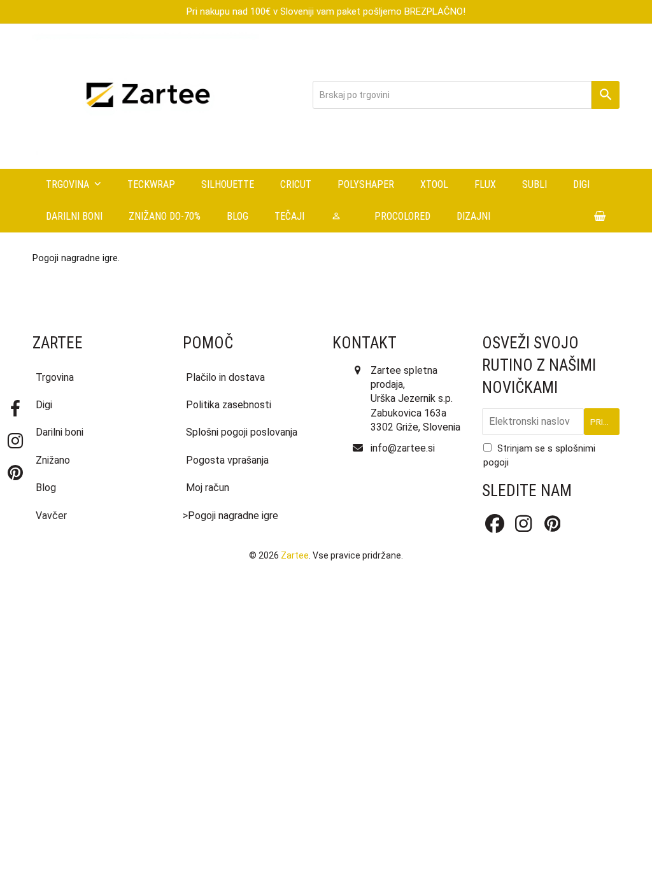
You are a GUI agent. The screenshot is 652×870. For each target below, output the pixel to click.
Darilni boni (59, 432)
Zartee (295, 555)
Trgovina (55, 377)
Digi (44, 405)
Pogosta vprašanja (227, 460)
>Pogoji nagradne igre (230, 516)
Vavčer (51, 516)
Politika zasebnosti (228, 405)
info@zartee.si (403, 448)
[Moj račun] (339, 216)
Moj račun (207, 487)
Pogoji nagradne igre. (76, 258)
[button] (600, 216)
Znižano (53, 460)
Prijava (605, 422)
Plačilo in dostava (225, 377)
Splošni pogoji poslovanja (241, 432)
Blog (46, 487)
